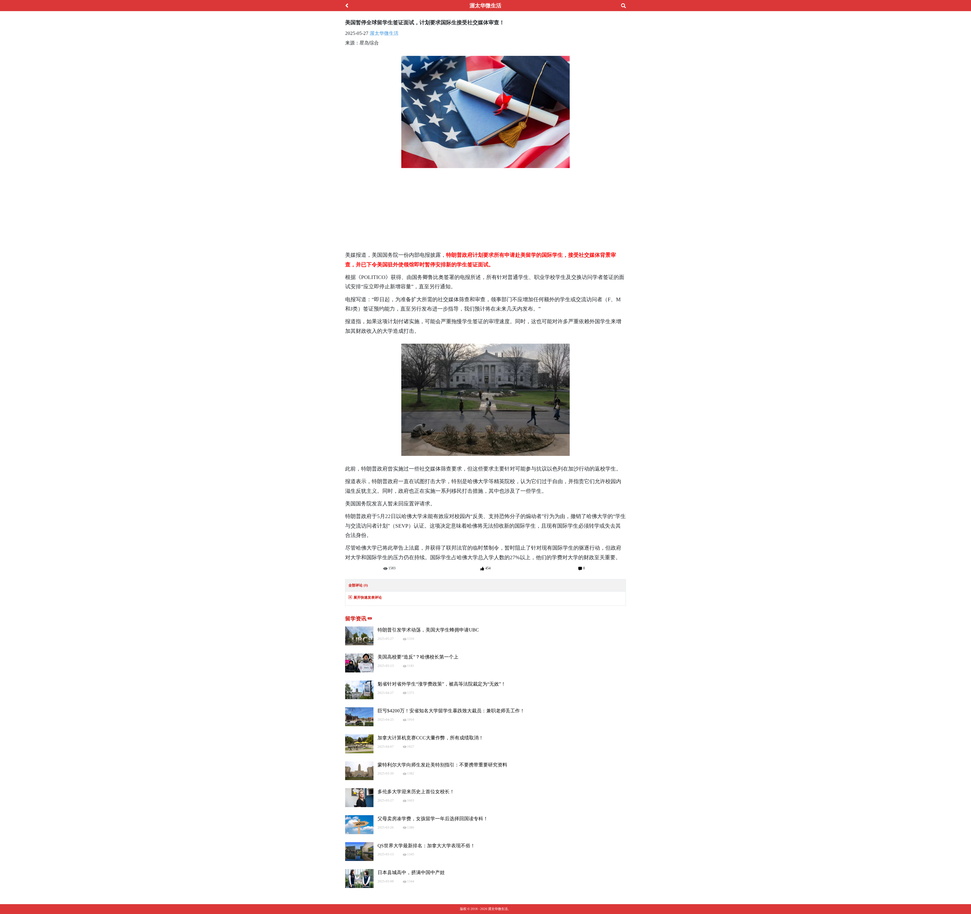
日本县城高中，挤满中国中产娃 (411, 872)
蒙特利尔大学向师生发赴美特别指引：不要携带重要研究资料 (442, 764)
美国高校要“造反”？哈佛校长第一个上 (418, 657)
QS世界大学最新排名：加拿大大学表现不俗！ (426, 845)
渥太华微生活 (384, 33)
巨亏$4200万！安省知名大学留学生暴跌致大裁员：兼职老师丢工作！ (451, 710)
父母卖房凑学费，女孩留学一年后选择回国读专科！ (433, 818)
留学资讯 (356, 618)
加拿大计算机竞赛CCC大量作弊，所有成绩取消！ (430, 737)
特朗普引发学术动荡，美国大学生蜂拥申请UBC (428, 629)
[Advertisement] (485, 211)
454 (487, 568)
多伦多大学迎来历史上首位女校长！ (416, 791)
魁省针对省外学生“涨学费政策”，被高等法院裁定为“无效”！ (442, 684)
